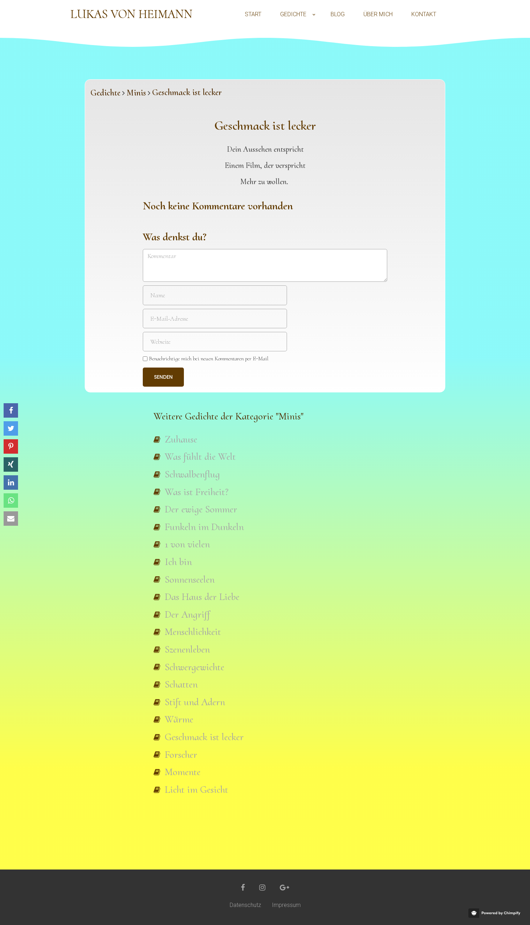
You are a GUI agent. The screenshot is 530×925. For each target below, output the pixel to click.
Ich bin (178, 562)
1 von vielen (187, 544)
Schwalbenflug (192, 474)
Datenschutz (245, 905)
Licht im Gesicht (196, 789)
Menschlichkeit (193, 632)
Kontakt (423, 14)
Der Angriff (187, 614)
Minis (136, 93)
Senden (163, 377)
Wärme (179, 719)
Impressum (286, 905)
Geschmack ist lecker (204, 737)
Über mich (378, 14)
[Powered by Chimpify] (495, 913)
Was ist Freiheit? (197, 492)
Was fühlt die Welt (200, 456)
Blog (338, 14)
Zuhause (181, 439)
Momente (182, 772)
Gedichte (293, 14)
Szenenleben (187, 649)
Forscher (181, 754)
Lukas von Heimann (131, 14)
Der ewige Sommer (201, 509)
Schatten (181, 684)
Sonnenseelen (190, 579)
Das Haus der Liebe (202, 597)
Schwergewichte (194, 667)
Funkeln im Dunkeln (204, 527)
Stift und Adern (195, 702)
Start (253, 14)
